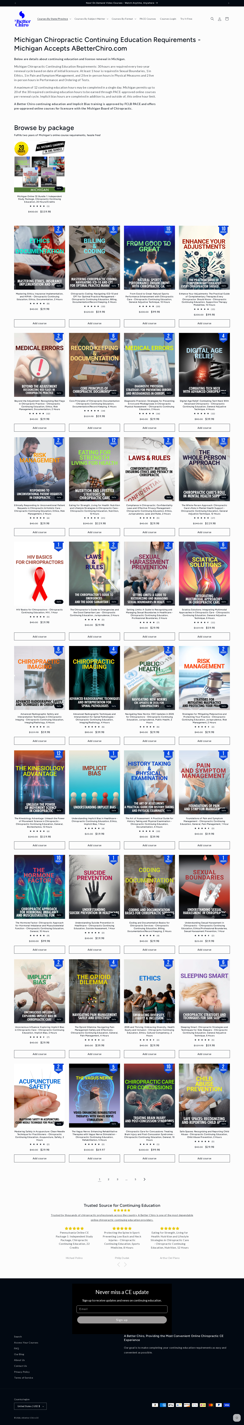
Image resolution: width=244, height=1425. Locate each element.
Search (18, 1336)
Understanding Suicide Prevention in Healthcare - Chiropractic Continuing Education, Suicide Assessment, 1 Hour (94, 925)
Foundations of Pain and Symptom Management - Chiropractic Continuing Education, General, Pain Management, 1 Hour (204, 821)
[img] (122, 1210)
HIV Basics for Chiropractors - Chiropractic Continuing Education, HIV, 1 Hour (39, 611)
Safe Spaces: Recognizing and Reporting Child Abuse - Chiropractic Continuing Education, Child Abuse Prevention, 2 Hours (204, 1134)
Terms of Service (23, 1377)
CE (37, 1418)
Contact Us (20, 1365)
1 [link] (99, 1179)
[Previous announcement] (15, 3)
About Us (19, 1359)
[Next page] (144, 1179)
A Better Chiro (29, 1418)
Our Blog (19, 1354)
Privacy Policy (22, 1371)
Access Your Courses (26, 1342)
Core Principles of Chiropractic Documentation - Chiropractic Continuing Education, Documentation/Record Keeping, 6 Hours (94, 404)
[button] (54, 18)
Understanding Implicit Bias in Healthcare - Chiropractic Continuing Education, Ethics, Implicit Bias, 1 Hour (95, 821)
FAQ (16, 1348)
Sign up (122, 1320)
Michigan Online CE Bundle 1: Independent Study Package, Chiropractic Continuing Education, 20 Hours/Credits (39, 199)
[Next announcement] (228, 3)
